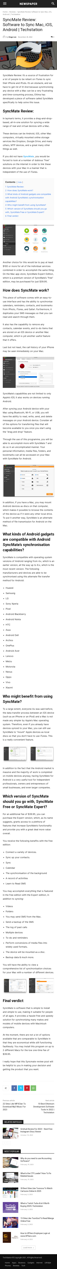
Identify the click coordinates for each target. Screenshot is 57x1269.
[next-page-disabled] (9, 1143)
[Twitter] (20, 1088)
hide (20, 182)
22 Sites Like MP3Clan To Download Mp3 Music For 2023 (14, 1107)
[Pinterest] (27, 1088)
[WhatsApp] (33, 1088)
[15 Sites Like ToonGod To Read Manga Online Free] (10, 1222)
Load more (27, 1247)
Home (5, 12)
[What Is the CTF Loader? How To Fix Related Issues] (10, 1177)
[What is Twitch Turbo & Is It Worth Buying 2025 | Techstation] (10, 1207)
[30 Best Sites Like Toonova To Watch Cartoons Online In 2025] (10, 1192)
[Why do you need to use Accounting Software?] (10, 1162)
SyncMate (28, 156)
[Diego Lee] (4, 37)
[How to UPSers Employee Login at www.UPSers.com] (10, 1237)
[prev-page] (4, 1143)
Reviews (12, 12)
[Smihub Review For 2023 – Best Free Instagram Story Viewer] (10, 1133)
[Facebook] (14, 1088)
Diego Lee (12, 37)
